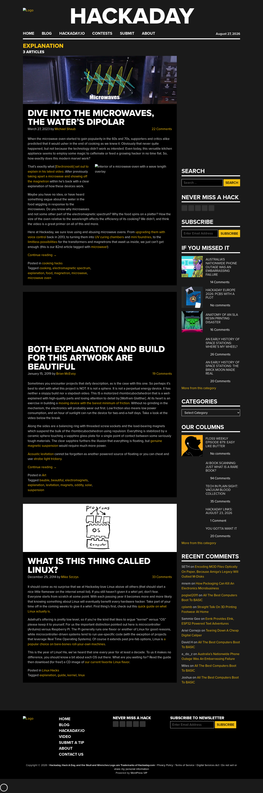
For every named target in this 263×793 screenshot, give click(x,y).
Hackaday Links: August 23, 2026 (219, 511)
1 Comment (217, 521)
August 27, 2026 (228, 34)
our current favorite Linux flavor (107, 662)
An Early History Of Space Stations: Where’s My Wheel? (223, 343)
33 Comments (161, 577)
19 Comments (162, 374)
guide (62, 675)
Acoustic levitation (41, 454)
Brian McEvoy (66, 374)
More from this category (199, 388)
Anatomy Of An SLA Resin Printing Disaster (222, 318)
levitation (52, 485)
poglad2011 (190, 595)
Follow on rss (205, 208)
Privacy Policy (165, 765)
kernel (72, 675)
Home (28, 33)
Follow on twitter (191, 208)
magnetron (62, 273)
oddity (79, 485)
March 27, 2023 (39, 129)
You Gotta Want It (221, 529)
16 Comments (219, 330)
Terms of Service (184, 765)
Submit (127, 33)
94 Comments (219, 478)
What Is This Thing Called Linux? (89, 565)
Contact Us (71, 754)
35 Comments (219, 501)
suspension (36, 490)
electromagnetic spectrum (71, 268)
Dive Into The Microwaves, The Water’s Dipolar (91, 117)
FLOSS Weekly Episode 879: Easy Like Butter (220, 442)
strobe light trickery (47, 459)
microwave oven (39, 278)
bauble (44, 480)
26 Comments (219, 354)
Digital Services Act (208, 765)
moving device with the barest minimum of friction (94, 403)
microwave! (99, 247)
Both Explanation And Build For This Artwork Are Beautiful (96, 358)
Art (44, 475)
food (49, 273)
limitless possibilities (42, 242)
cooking (45, 268)
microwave (79, 273)
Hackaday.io (72, 33)
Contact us (211, 208)
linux (81, 675)
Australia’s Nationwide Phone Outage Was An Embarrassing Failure (221, 266)
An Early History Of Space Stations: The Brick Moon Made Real (223, 368)
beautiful (57, 480)
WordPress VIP (139, 773)
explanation (36, 273)
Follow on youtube (198, 208)
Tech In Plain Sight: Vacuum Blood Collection (222, 490)
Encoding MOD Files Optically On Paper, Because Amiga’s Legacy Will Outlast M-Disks (210, 572)
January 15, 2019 (39, 374)
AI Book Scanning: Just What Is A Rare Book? (222, 467)
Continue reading (42, 255)
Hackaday (132, 16)
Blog (47, 33)
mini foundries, (141, 237)
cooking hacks (52, 263)
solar (88, 485)
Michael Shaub (65, 129)
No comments (219, 305)
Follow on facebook (184, 208)
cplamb (187, 607)
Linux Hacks (50, 670)
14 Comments (219, 282)
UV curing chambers (109, 237)
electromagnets (76, 480)
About (148, 33)
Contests (102, 33)
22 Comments (161, 129)
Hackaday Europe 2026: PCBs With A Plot (220, 294)
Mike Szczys (70, 577)
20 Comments (219, 381)
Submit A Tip (71, 742)
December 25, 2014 (42, 577)
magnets (66, 485)
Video (65, 736)
